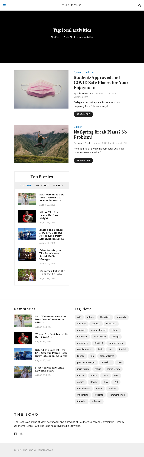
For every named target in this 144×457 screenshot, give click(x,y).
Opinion (78, 72)
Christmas (82, 336)
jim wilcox (106, 362)
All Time (26, 185)
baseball (96, 323)
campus (81, 330)
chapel (115, 330)
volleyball (96, 401)
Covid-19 (98, 343)
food (111, 349)
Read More (83, 114)
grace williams (107, 356)
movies (80, 375)
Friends (80, 356)
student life (82, 395)
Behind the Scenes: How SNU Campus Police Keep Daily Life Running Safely (51, 234)
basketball (111, 323)
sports (99, 388)
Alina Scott (105, 317)
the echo (81, 401)
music (94, 375)
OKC (116, 375)
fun (92, 356)
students (98, 395)
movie (98, 369)
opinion (80, 382)
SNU (116, 382)
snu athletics (83, 388)
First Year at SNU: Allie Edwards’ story (49, 369)
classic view (100, 336)
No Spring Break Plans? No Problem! (100, 134)
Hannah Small (83, 143)
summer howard (117, 395)
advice (90, 317)
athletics (81, 323)
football (122, 349)
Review (93, 382)
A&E (79, 317)
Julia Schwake (84, 93)
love (119, 362)
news (105, 375)
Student (112, 388)
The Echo (72, 5)
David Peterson (84, 349)
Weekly (58, 185)
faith (100, 349)
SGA (106, 382)
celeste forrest (98, 330)
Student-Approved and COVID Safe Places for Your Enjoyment (101, 82)
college (115, 336)
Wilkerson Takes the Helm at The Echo (52, 272)
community (82, 343)
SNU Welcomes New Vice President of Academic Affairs (51, 197)
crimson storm (116, 343)
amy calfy (121, 317)
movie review (113, 369)
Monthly (42, 185)
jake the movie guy (86, 362)
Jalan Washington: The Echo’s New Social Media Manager (50, 255)
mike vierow (83, 369)
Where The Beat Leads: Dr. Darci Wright (49, 215)
